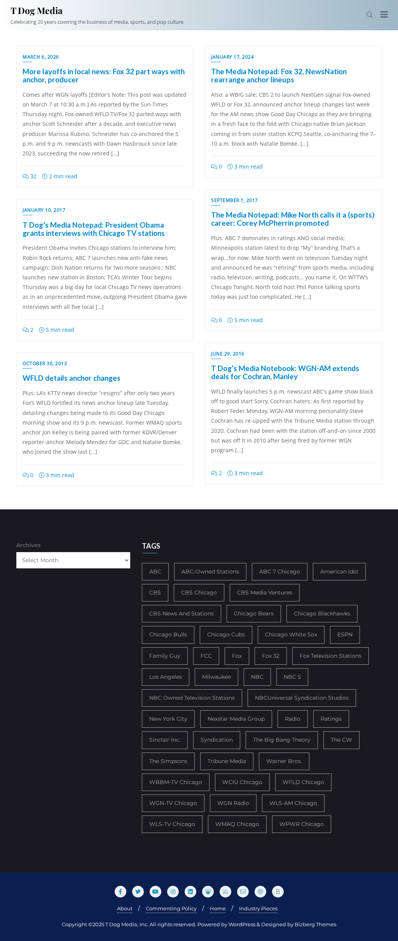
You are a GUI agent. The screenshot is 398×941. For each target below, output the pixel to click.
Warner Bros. (284, 761)
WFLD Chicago (303, 782)
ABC (155, 571)
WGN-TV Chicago (173, 803)
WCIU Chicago (242, 782)
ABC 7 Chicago (279, 571)
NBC (257, 676)
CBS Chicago (199, 592)
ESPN (345, 634)
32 (33, 176)
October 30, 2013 (45, 363)
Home (218, 908)
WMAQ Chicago (237, 824)
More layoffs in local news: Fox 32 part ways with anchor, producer (104, 75)
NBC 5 (292, 676)
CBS (155, 592)
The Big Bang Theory (282, 739)
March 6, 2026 (41, 57)
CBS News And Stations (181, 613)
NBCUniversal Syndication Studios (302, 697)
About (125, 908)
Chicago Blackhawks (322, 613)
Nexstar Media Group (236, 718)
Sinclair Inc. (164, 739)
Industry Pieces (258, 908)
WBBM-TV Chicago (175, 782)
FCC (206, 655)
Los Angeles (165, 676)
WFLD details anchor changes (71, 377)
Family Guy (164, 655)
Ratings (331, 718)
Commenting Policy (171, 908)
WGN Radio (233, 803)
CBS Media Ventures (264, 592)
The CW (341, 739)
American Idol (339, 571)
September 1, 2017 (234, 200)
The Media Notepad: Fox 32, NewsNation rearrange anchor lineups (279, 75)
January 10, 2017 (44, 210)
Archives (28, 545)
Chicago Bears (254, 613)
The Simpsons (168, 761)
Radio (292, 718)
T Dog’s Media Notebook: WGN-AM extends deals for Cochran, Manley (285, 372)
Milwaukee (216, 676)
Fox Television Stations (330, 655)
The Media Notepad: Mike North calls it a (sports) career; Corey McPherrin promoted (292, 218)
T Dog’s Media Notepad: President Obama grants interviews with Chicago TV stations (94, 228)
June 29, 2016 (227, 353)
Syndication (217, 739)
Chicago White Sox (291, 634)
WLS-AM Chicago (293, 803)
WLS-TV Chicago (172, 824)
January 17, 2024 (232, 57)
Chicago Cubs (226, 634)
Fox (237, 655)
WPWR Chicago (301, 824)
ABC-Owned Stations (210, 571)
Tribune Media (227, 761)
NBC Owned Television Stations (192, 697)
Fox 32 (270, 655)
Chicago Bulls (168, 634)
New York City (168, 718)
